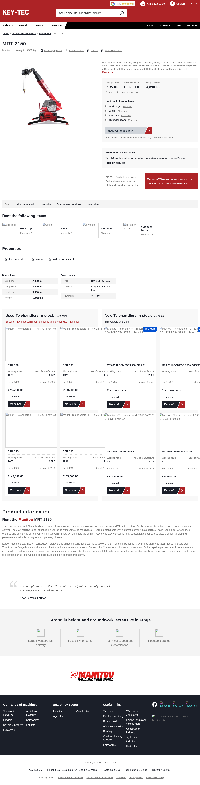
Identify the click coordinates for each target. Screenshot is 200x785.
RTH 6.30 (13, 365)
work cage (114, 106)
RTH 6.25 (68, 365)
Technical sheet (76, 50)
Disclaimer (121, 777)
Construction (83, 711)
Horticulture (132, 746)
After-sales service (113, 726)
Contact (180, 3)
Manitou (25, 519)
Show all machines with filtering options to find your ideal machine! (42, 321)
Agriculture (59, 716)
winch (112, 111)
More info (127, 106)
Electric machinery (113, 716)
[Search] (122, 13)
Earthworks (109, 745)
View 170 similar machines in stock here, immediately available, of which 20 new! (145, 158)
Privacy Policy (136, 777)
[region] (50, 96)
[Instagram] (191, 704)
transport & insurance (128, 92)
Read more (107, 72)
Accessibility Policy (155, 777)
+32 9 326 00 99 (156, 3)
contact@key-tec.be (176, 183)
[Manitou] (92, 676)
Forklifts (30, 725)
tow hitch (114, 115)
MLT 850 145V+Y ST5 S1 (121, 451)
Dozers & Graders (13, 725)
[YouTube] (178, 704)
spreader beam (117, 120)
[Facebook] (154, 704)
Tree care (108, 711)
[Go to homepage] (16, 12)
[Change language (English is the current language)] (194, 3)
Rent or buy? (110, 721)
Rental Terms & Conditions (100, 777)
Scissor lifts (32, 720)
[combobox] (86, 13)
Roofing (107, 731)
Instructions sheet (113, 50)
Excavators (9, 730)
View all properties (53, 50)
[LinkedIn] (165, 704)
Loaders (7, 720)
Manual (94, 50)
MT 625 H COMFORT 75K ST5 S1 (126, 365)
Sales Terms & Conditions (70, 777)
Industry (57, 711)
